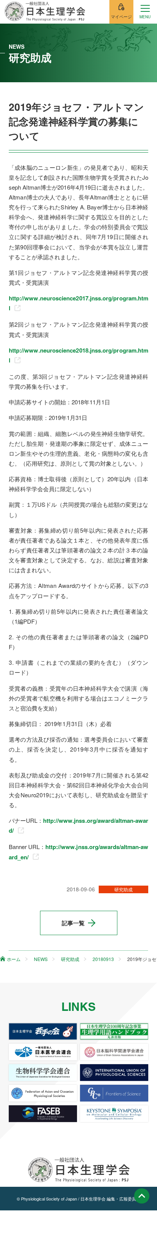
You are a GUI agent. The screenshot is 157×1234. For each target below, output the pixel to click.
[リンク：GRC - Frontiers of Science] (114, 1093)
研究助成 (123, 889)
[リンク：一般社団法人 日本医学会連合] (43, 1052)
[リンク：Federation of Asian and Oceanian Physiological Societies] (43, 1093)
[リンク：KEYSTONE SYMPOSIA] (114, 1113)
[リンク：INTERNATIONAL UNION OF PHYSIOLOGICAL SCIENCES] (114, 1072)
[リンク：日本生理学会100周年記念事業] (114, 1031)
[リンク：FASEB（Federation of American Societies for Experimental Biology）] (43, 1113)
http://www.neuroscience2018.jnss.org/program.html (78, 355)
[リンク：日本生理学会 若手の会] (43, 1031)
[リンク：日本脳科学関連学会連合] (114, 1052)
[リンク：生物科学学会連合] (43, 1072)
